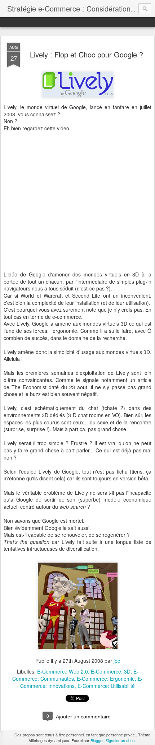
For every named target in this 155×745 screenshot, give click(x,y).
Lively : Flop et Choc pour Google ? (86, 54)
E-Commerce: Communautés (75, 675)
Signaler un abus (120, 740)
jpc (117, 660)
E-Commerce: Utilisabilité (106, 685)
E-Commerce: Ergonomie (106, 678)
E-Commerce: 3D (110, 671)
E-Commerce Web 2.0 (62, 671)
